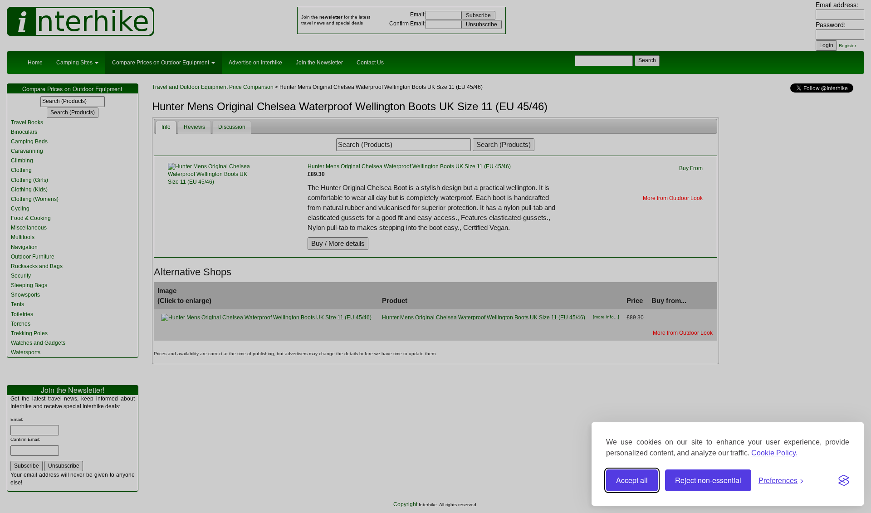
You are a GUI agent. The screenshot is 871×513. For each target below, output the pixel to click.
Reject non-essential (708, 480)
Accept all (632, 480)
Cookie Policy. (774, 453)
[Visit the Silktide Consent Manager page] (843, 480)
